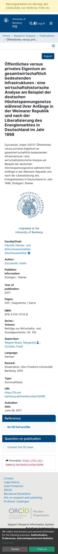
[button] (35, 23)
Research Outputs (24, 35)
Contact (9, 478)
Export (48, 56)
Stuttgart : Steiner (16, 277)
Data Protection (13, 486)
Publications (46, 35)
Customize (7, 542)
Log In (41, 23)
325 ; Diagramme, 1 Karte (20, 302)
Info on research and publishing (23, 497)
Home (6, 35)
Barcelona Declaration (17, 493)
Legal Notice (11, 482)
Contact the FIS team (20, 447)
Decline (15, 549)
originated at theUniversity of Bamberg (29, 230)
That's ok (42, 549)
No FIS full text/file (18, 427)
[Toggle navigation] (51, 23)
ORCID (8, 489)
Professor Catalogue (16, 501)
